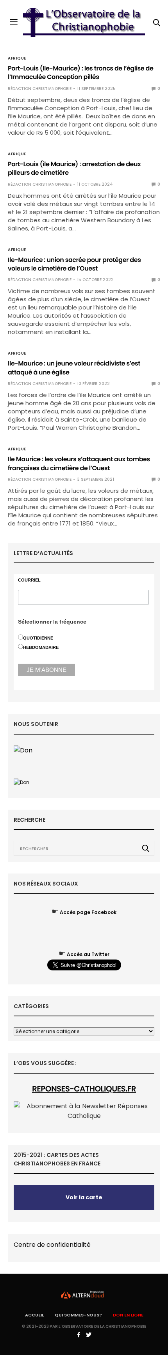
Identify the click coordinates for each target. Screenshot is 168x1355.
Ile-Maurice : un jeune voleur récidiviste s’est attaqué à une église (74, 367)
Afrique (17, 58)
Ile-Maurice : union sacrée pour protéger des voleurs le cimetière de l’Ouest (74, 264)
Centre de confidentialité (52, 1244)
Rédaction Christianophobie (39, 88)
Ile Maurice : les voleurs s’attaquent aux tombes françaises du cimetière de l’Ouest (79, 463)
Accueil (34, 1315)
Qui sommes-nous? (78, 1315)
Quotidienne (38, 638)
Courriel (29, 580)
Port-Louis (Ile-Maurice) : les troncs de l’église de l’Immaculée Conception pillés (80, 72)
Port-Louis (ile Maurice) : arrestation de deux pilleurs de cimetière (74, 168)
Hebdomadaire (41, 647)
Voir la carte (84, 1197)
